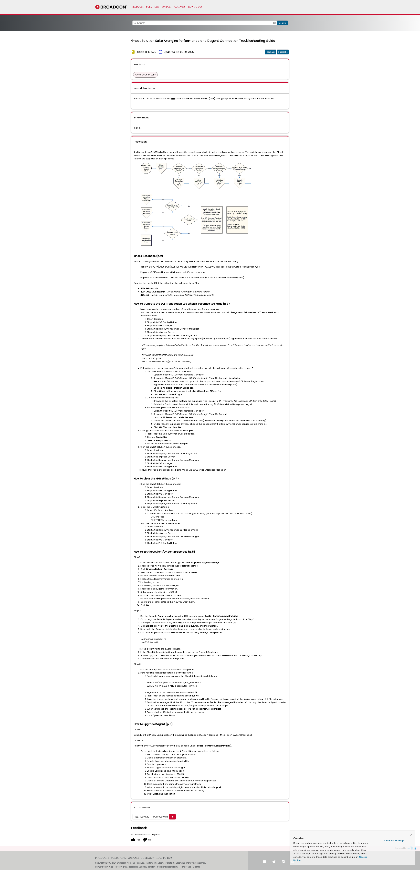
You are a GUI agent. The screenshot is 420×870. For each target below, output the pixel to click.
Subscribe (283, 52)
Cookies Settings (394, 840)
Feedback (270, 52)
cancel (274, 23)
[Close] (411, 835)
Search (282, 23)
